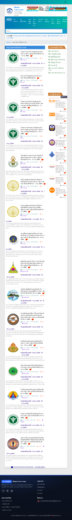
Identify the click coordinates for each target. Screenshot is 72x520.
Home (9, 19)
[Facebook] (3, 490)
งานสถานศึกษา (58, 21)
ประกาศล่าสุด (41, 484)
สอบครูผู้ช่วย (29, 21)
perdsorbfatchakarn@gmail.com (51, 501)
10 (31, 467)
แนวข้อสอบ (47, 20)
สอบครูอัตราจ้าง (34, 22)
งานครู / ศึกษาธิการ (7, 501)
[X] (7, 490)
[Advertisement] (57, 84)
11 (36, 467)
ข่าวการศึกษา (53, 21)
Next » (43, 467)
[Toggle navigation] (65, 2)
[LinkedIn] (11, 490)
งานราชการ (15, 20)
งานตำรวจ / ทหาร (7, 510)
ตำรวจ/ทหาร (40, 20)
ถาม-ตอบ (39, 493)
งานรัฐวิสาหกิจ (23, 20)
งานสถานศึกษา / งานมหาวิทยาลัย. (11, 507)
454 (39, 467)
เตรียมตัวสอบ (40, 487)
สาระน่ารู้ (39, 490)
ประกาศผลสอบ (64, 20)
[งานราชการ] (47, 8)
